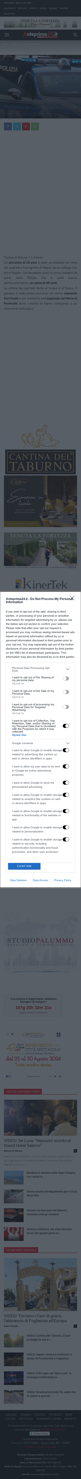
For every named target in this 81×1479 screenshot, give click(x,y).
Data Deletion (18, 880)
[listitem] (40, 669)
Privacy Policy (62, 880)
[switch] (66, 678)
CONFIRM (24, 866)
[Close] (73, 599)
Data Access (40, 880)
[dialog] (40, 740)
